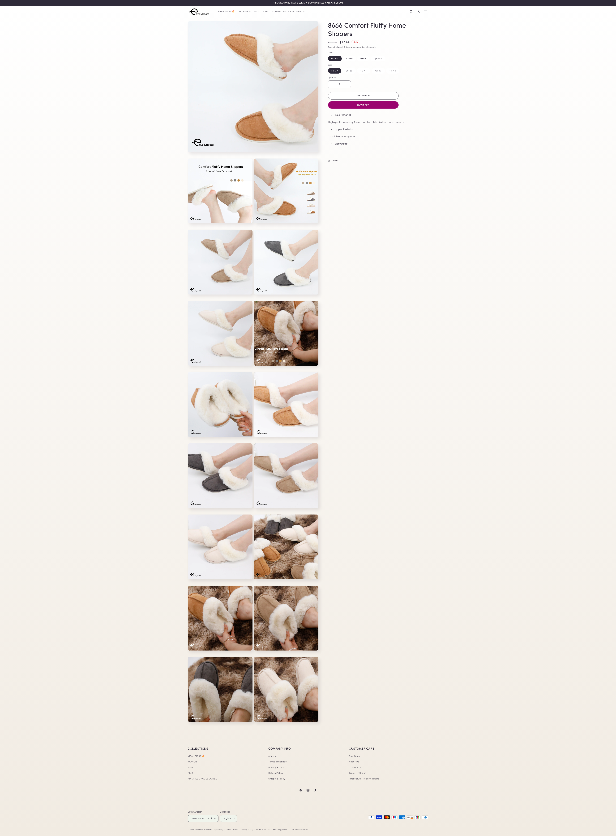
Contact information (299, 830)
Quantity (332, 78)
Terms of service (263, 830)
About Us (354, 762)
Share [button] (335, 161)
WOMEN (192, 762)
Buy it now (363, 105)
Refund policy (232, 830)
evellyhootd (200, 830)
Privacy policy (247, 830)
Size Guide (354, 756)
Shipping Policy (276, 779)
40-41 (363, 71)
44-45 (392, 71)
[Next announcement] (427, 3)
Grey (363, 58)
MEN (190, 767)
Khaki (349, 58)
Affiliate (272, 756)
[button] (244, 11)
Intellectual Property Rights (364, 779)
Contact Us (355, 767)
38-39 (349, 71)
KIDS (190, 773)
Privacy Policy (276, 767)
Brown (334, 58)
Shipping (348, 47)
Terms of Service (277, 762)
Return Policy (275, 773)
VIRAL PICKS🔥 (196, 756)
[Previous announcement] (188, 3)
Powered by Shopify (214, 830)
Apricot (378, 58)
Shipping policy (280, 830)
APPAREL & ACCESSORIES (202, 779)
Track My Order (357, 773)
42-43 (378, 71)
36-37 (334, 71)
